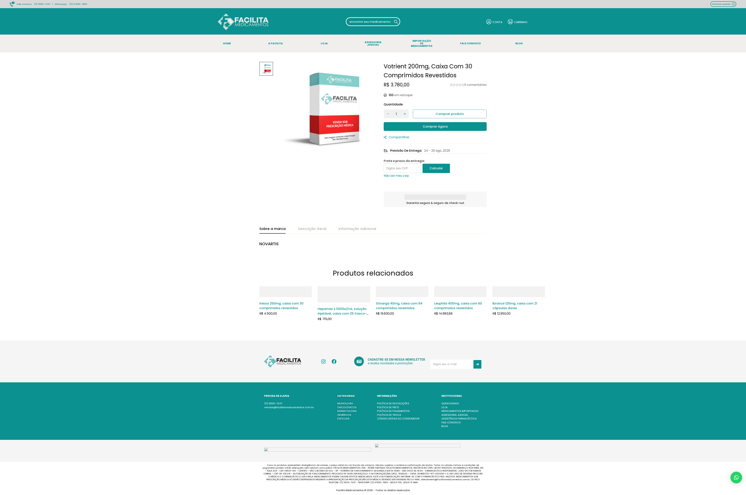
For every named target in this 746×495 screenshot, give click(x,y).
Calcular (436, 168)
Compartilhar (399, 137)
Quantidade (393, 104)
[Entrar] (494, 21)
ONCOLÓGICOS (346, 407)
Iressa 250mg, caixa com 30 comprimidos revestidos (281, 305)
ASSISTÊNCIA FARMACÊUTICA (459, 418)
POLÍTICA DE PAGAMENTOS (393, 411)
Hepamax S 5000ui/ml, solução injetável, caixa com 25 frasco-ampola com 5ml (342, 313)
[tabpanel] (373, 246)
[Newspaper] (359, 361)
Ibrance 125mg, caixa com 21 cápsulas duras (514, 305)
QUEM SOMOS (450, 403)
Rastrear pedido (721, 4)
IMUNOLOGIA (345, 403)
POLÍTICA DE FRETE (388, 407)
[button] (736, 477)
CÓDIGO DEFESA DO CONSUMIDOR (398, 418)
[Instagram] (323, 361)
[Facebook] (334, 361)
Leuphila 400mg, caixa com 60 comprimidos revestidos (458, 305)
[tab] (272, 229)
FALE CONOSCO (451, 422)
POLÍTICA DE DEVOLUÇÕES (393, 403)
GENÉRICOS (344, 415)
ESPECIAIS (343, 418)
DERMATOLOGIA (347, 411)
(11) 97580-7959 (78, 4)
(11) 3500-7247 (42, 4)
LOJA (444, 407)
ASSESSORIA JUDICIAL (454, 415)
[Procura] (395, 21)
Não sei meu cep (396, 175)
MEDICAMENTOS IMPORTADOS (459, 411)
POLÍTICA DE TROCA (389, 415)
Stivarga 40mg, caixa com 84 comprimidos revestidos (399, 305)
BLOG (444, 426)
